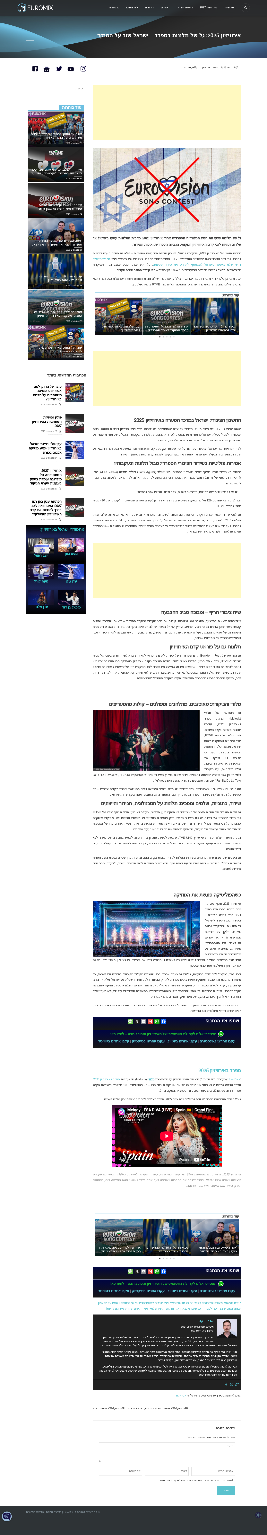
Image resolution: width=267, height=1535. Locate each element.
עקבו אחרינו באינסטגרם (217, 1041)
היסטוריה (185, 7)
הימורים (165, 7)
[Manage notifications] (258, 1515)
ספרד (95, 1408)
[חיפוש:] (69, 88)
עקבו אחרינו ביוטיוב (182, 1041)
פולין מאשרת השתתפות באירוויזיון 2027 (47, 422)
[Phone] (237, 1385)
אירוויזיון (229, 7)
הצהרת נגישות (53, 1512)
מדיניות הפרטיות (35, 1512)
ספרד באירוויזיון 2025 (220, 1070)
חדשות (166, 1408)
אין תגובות (189, 67)
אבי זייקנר (205, 67)
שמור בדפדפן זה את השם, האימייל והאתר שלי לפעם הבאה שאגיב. (195, 1480)
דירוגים (149, 7)
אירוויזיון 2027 (208, 7)
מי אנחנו (114, 7)
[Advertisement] (167, 112)
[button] (174, 336)
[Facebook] (226, 1385)
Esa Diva (234, 1079)
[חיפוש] (246, 7)
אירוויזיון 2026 (178, 1408)
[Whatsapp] (231, 1385)
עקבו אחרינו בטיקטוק (148, 1041)
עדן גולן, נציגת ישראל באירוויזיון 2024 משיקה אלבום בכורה (45, 448)
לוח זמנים (132, 7)
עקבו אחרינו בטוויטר (113, 1041)
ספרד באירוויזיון (135, 1408)
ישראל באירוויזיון (152, 1408)
